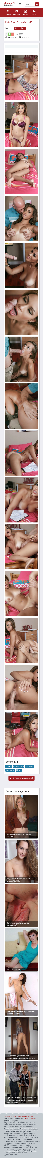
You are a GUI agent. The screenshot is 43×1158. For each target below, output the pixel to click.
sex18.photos (29, 1118)
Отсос (9, 766)
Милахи (29, 766)
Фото (34, 14)
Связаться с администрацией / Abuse (18, 1116)
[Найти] (37, 4)
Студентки (18, 766)
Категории (16, 14)
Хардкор (10, 770)
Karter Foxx (20, 28)
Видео (25, 14)
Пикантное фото (11, 4)
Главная (8, 14)
